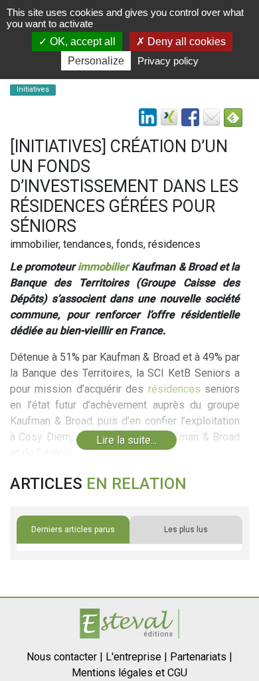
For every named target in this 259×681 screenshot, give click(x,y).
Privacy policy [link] (168, 60)
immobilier (103, 266)
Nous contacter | (65, 656)
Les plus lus (186, 529)
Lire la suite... (126, 440)
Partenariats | (201, 656)
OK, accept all (81, 41)
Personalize (96, 60)
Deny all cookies (185, 41)
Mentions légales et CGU (129, 672)
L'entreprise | (136, 656)
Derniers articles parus (73, 529)
